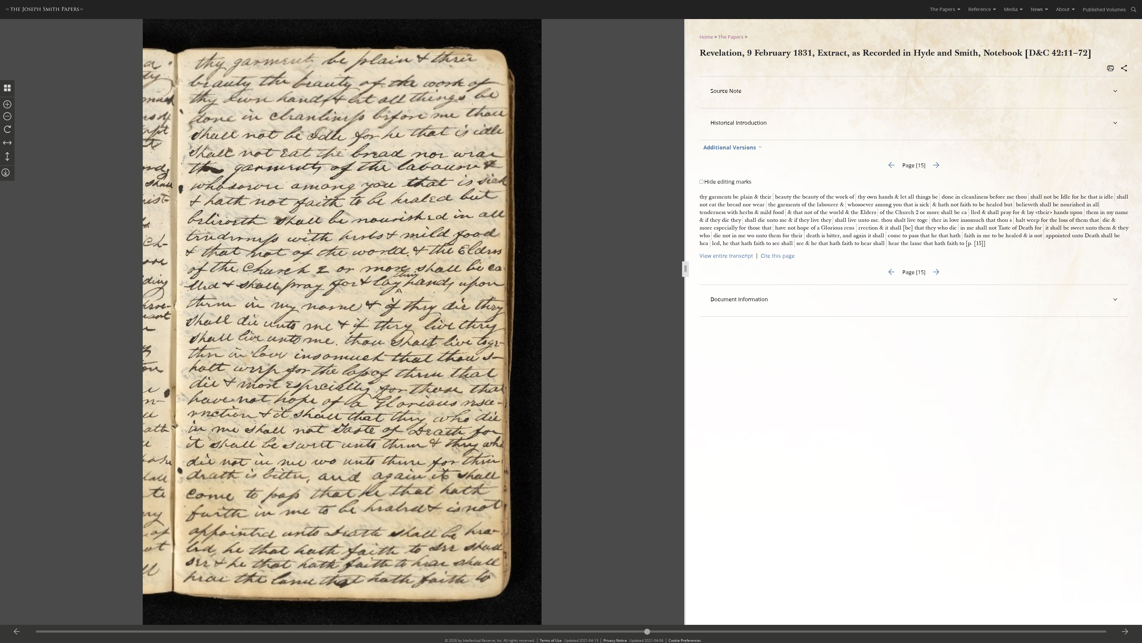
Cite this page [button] (778, 256)
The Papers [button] (942, 9)
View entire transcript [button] (726, 256)
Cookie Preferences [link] (685, 640)
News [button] (1037, 9)
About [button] (1063, 9)
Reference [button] (979, 9)
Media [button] (1011, 9)
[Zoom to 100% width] (7, 143)
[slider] (571, 631)
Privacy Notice (615, 640)
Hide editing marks (728, 181)
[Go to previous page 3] (17, 631)
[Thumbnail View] (7, 88)
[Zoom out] (7, 116)
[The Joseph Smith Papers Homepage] (44, 10)
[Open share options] (1124, 69)
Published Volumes (1104, 9)
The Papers (730, 36)
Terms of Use (551, 640)
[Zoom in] (7, 105)
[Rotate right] (7, 129)
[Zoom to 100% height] (7, 157)
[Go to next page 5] (1125, 631)
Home (706, 36)
